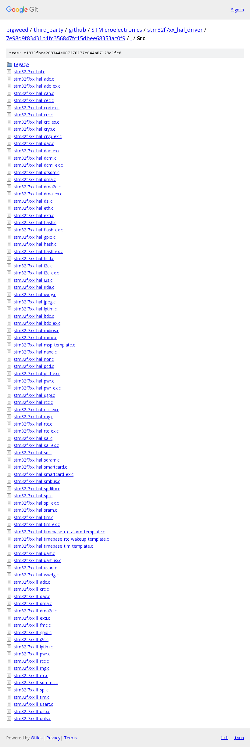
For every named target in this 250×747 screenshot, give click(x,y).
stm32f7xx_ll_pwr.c (32, 654)
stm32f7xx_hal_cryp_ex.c (38, 136)
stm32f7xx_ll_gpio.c (33, 632)
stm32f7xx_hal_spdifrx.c (37, 488)
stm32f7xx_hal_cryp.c (34, 129)
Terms (70, 738)
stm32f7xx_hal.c (29, 71)
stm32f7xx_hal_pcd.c (34, 366)
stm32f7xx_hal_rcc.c (33, 402)
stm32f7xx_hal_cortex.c (36, 108)
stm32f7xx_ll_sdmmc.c (36, 682)
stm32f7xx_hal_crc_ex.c (36, 122)
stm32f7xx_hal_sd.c (33, 452)
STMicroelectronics (116, 29)
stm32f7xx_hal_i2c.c (33, 266)
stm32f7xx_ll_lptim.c (33, 647)
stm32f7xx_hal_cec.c (34, 100)
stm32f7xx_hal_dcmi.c (35, 158)
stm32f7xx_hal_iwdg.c (35, 294)
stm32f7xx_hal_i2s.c (33, 280)
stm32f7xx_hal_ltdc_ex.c (37, 323)
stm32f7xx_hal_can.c (34, 93)
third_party (48, 29)
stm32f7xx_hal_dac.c (34, 143)
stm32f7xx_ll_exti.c (32, 618)
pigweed (17, 29)
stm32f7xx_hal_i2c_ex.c (36, 273)
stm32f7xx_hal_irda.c (34, 287)
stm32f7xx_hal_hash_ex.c (38, 251)
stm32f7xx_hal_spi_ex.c (36, 503)
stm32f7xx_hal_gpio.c (34, 237)
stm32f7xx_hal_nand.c (35, 352)
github (77, 29)
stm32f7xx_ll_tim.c (31, 697)
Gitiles (37, 738)
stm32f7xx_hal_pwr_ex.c (37, 388)
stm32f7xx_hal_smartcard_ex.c (43, 474)
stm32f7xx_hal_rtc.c (33, 424)
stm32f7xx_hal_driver (175, 29)
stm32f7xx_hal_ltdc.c (34, 316)
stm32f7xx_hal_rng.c (33, 416)
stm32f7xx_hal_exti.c (34, 215)
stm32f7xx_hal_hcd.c (34, 258)
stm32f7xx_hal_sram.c (35, 510)
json (239, 737)
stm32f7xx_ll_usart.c (33, 704)
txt (224, 737)
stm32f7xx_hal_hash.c (35, 244)
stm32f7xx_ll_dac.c (32, 596)
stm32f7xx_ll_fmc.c (32, 625)
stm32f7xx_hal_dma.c (35, 179)
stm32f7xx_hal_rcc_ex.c (36, 409)
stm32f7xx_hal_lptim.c (35, 309)
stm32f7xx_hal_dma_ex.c (38, 194)
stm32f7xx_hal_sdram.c (36, 460)
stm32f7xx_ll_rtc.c (31, 675)
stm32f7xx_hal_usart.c (35, 568)
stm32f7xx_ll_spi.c (31, 690)
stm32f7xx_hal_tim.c (33, 517)
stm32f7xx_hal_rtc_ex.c (36, 431)
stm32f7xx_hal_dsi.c (33, 201)
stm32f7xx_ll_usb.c (32, 711)
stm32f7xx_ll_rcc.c (31, 661)
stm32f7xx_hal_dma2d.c (37, 187)
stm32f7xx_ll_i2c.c (31, 639)
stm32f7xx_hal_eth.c (33, 208)
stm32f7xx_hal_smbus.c (37, 481)
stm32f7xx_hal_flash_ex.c (38, 230)
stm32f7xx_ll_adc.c (32, 582)
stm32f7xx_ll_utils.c (32, 718)
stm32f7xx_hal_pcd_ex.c (37, 373)
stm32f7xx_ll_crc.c (31, 589)
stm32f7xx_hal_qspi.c (34, 395)
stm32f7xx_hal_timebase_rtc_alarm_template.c (59, 532)
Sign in (237, 10)
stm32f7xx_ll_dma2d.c (35, 611)
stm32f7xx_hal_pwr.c (34, 381)
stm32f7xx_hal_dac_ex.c (37, 151)
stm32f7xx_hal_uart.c (34, 553)
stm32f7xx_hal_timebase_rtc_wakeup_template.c (61, 539)
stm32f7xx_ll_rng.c (31, 668)
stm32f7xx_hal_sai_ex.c (36, 445)
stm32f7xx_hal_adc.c (34, 79)
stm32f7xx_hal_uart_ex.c (37, 560)
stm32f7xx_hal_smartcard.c (40, 467)
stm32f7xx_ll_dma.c (33, 603)
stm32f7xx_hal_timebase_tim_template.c (53, 546)
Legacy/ (21, 64)
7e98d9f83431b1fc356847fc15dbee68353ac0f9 (65, 38)
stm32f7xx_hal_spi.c (33, 496)
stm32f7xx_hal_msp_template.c (44, 345)
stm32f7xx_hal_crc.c (33, 115)
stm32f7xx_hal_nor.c (34, 359)
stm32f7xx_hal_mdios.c (36, 330)
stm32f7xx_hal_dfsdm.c (36, 172)
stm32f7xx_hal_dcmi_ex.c (38, 165)
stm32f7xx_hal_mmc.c (35, 337)
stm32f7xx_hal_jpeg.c (34, 302)
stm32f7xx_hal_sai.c (33, 438)
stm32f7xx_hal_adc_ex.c (37, 86)
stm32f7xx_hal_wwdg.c (36, 575)
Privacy (53, 738)
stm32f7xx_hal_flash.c (35, 222)
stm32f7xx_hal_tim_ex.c (37, 524)
